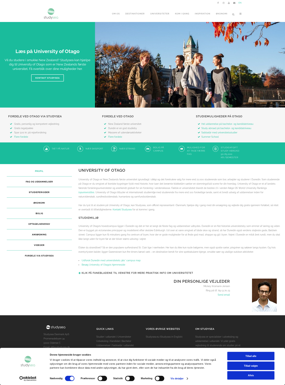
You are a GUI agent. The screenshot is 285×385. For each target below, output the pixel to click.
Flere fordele (21, 136)
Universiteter (124, 336)
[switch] (102, 378)
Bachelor (126, 341)
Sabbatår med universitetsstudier (219, 132)
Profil (39, 171)
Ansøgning (39, 234)
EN (239, 2)
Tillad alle (250, 356)
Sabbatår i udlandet (123, 345)
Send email (224, 294)
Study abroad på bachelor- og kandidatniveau (226, 128)
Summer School (210, 136)
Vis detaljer (177, 378)
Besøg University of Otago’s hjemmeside (103, 264)
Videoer (39, 245)
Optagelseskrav (39, 224)
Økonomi (39, 203)
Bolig (39, 213)
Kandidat (115, 341)
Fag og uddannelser (39, 181)
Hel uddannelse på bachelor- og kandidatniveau (227, 124)
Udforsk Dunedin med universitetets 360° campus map (111, 260)
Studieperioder (39, 192)
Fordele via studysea (39, 255)
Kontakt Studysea (47, 78)
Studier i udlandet (106, 336)
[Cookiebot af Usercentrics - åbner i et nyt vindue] (28, 378)
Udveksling (102, 341)
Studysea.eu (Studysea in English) (164, 336)
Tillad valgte (251, 365)
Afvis (251, 375)
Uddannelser (103, 345)
